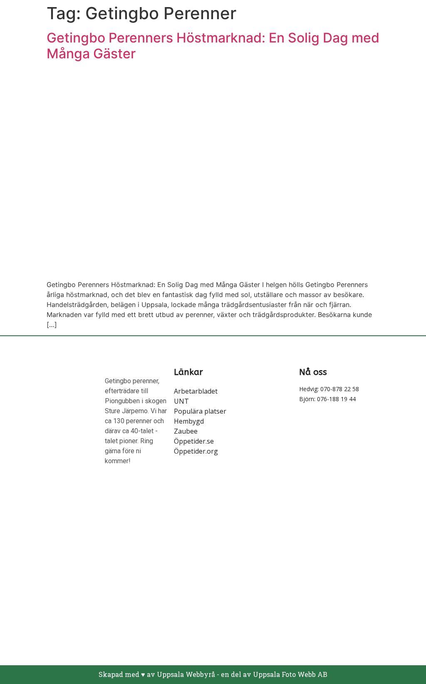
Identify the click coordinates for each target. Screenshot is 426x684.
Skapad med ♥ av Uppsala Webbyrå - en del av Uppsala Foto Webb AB (213, 674)
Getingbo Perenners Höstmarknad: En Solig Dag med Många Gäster (213, 46)
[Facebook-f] (21, 496)
